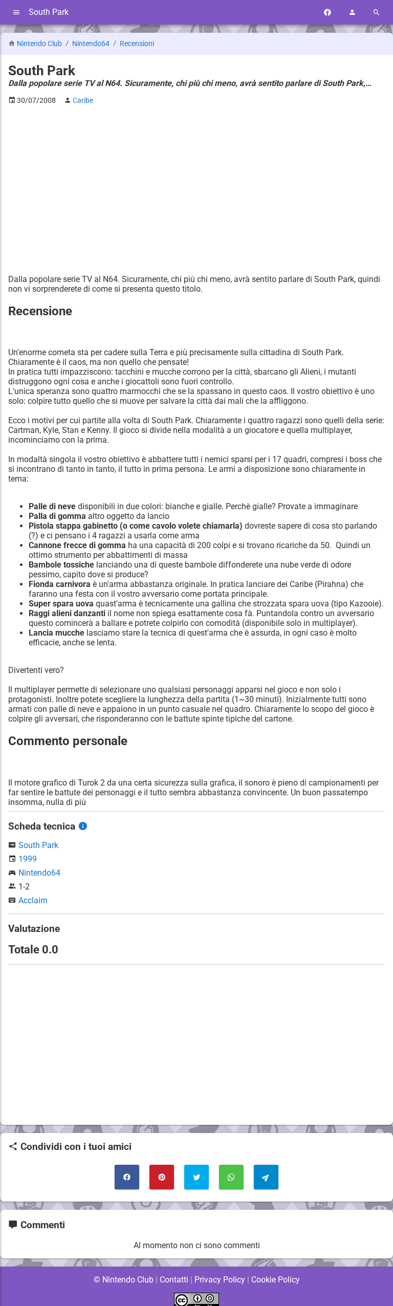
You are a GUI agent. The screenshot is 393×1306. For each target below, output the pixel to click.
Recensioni (137, 43)
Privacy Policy (219, 1280)
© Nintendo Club (124, 1280)
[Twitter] (196, 1177)
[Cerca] (376, 12)
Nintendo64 (91, 43)
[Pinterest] (161, 1177)
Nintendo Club (39, 43)
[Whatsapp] (231, 1177)
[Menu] (16, 12)
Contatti (174, 1280)
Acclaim (33, 900)
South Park (38, 845)
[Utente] (352, 12)
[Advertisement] (196, 184)
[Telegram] (266, 1177)
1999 (27, 859)
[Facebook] (327, 12)
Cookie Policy (275, 1280)
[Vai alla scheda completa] (83, 826)
